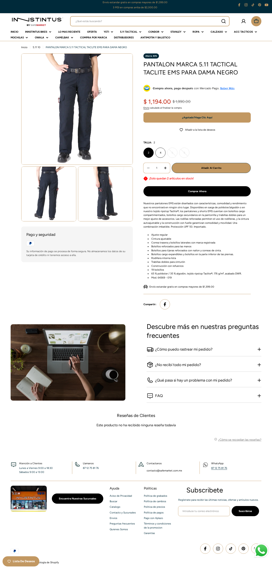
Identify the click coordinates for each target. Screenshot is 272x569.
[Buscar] (223, 21)
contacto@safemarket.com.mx (164, 470)
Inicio (24, 47)
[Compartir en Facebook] (165, 304)
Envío (146, 107)
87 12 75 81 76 (219, 468)
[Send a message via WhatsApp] (261, 550)
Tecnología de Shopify (46, 562)
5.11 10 (36, 47)
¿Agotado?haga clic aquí (197, 117)
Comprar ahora (197, 191)
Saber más (227, 88)
